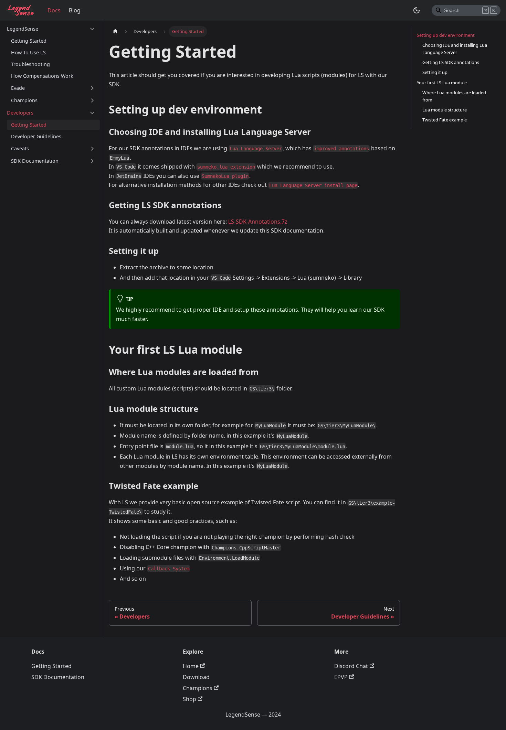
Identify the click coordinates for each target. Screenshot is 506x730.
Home (191, 666)
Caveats (20, 148)
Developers (20, 112)
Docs (54, 10)
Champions (24, 100)
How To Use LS (28, 52)
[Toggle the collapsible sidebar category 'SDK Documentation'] (92, 161)
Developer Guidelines (36, 136)
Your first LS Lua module (442, 82)
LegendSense (22, 28)
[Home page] (115, 31)
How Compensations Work (42, 76)
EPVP (341, 677)
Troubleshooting (30, 64)
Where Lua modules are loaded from (454, 96)
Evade (18, 88)
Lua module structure (444, 110)
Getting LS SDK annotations (450, 62)
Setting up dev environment (446, 35)
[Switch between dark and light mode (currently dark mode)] (416, 10)
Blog (75, 10)
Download (196, 677)
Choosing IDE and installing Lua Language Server (454, 48)
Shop (189, 699)
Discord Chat (351, 666)
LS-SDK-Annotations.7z (257, 221)
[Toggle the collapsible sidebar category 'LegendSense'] (92, 28)
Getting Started (28, 40)
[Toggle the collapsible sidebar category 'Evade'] (92, 88)
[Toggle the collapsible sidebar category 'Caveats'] (92, 148)
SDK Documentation (35, 161)
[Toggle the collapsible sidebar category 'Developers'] (92, 112)
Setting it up (434, 72)
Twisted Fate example (444, 120)
